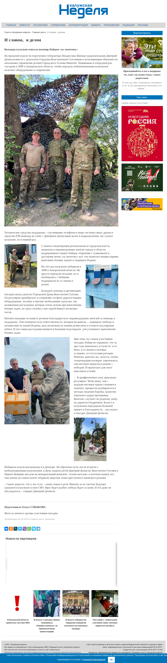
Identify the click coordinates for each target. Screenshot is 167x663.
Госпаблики (40, 25)
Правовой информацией (94, 659)
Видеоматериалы (142, 33)
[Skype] (34, 529)
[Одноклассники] (11, 529)
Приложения (111, 25)
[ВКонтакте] (6, 529)
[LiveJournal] (15, 529)
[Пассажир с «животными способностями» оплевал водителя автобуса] (104, 603)
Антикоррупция (78, 25)
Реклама (143, 25)
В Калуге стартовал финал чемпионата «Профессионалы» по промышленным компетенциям (47, 626)
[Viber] (25, 529)
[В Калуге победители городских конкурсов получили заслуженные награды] (75, 603)
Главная (11, 25)
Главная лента (39, 32)
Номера (95, 25)
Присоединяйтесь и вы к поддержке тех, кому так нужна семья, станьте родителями (142, 74)
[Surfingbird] (20, 529)
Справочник (58, 25)
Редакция (128, 25)
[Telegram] (38, 529)
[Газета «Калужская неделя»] (83, 16)
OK (111, 660)
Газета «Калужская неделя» (17, 32)
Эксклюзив (50, 519)
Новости (24, 25)
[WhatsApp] (29, 529)
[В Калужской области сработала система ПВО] (17, 603)
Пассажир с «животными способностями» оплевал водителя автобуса (104, 623)
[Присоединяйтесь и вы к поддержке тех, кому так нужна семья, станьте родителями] (142, 52)
